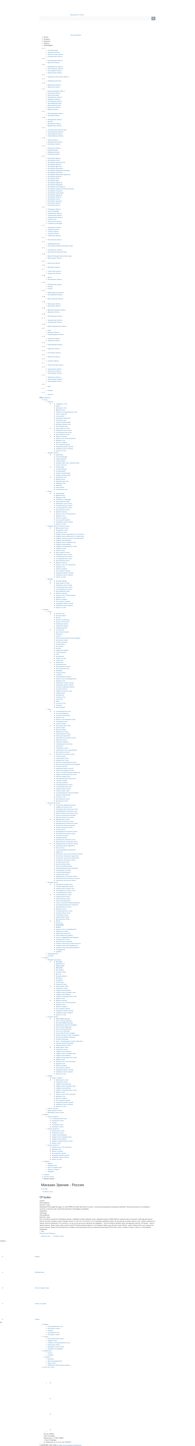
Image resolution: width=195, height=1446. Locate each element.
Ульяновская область (55, 240)
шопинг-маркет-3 (53, 1145)
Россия (77, 15)
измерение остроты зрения (65, 683)
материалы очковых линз (64, 884)
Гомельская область (54, 271)
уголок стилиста (61, 465)
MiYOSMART (60, 925)
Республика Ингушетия (55, 168)
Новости (50, 402)
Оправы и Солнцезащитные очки (59, 1343)
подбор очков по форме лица (66, 992)
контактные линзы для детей (65, 825)
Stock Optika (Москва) (63, 1019)
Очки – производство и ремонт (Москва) (69, 1041)
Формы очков (60, 550)
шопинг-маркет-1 (53, 1116)
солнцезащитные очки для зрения (67, 793)
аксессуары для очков (63, 725)
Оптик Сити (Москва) (63, 1031)
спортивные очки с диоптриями (66, 750)
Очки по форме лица (55, 1167)
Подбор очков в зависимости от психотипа (70, 534)
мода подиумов (61, 459)
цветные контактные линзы (65, 817)
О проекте (47, 1357)
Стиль (46, 400)
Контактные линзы (54, 803)
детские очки (60, 717)
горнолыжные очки (62, 758)
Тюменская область (54, 235)
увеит (58, 701)
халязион (59, 705)
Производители (53, 953)
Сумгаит (50, 394)
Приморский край (53, 152)
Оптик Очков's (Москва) (64, 1029)
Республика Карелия (54, 176)
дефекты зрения (61, 436)
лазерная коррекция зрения (65, 687)
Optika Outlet (60, 966)
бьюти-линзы (60, 848)
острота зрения (61, 652)
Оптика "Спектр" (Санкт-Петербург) (67, 1035)
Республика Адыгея (54, 158)
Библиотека (47, 1351)
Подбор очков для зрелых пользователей (69, 538)
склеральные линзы (62, 874)
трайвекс (59, 951)
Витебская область (54, 267)
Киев (49, 330)
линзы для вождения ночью (65, 770)
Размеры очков (61, 548)
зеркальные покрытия (63, 933)
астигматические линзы (64, 894)
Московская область (54, 123)
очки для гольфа (61, 780)
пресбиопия (60, 656)
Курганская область (54, 107)
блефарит (59, 670)
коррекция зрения (62, 624)
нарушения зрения (62, 626)
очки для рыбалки (62, 782)
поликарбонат (60, 949)
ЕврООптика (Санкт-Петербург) (66, 1025)
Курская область (53, 109)
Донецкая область (54, 312)
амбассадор (60, 467)
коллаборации (60, 471)
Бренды (50, 579)
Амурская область (54, 52)
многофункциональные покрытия (67, 905)
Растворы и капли (54, 1334)
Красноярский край (54, 105)
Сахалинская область (55, 215)
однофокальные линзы (63, 907)
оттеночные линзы (62, 835)
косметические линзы (63, 864)
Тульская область (53, 233)
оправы (54, 1123)
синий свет (59, 660)
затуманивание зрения (63, 677)
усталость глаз (61, 703)
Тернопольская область (55, 365)
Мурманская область (55, 126)
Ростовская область (54, 203)
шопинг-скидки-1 (57, 1078)
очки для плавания (62, 742)
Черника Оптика (61, 984)
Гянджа (50, 390)
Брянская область (54, 62)
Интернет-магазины (54, 960)
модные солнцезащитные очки (66, 774)
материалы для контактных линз (66, 809)
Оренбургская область (55, 142)
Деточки (58, 974)
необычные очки (61, 532)
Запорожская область (55, 322)
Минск (50, 277)
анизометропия (61, 664)
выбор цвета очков (62, 986)
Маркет (46, 1114)
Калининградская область (56, 91)
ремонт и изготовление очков (65, 719)
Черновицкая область (55, 381)
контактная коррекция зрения (66, 805)
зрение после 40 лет (63, 622)
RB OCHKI (59, 968)
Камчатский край (53, 95)
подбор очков (60, 693)
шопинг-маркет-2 (53, 1129)
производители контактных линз (66, 811)
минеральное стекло (63, 939)
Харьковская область (55, 369)
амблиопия (59, 662)
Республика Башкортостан (56, 162)
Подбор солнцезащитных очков (66, 546)
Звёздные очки (61, 497)
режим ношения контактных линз (67, 813)
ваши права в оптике (63, 428)
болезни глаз (60, 613)
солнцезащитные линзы (64, 432)
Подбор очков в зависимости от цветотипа (70, 536)
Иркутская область (54, 87)
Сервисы (47, 1161)
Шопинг (46, 958)
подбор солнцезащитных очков (66, 996)
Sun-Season (60, 970)
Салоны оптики (53, 1017)
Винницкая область (54, 304)
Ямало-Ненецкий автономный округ (60, 256)
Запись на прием (53, 1169)
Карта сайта (52, 1363)
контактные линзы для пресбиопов (67, 858)
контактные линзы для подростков (67, 856)
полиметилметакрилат (63, 872)
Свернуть (52, 1233)
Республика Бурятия (54, 164)
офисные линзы (61, 740)
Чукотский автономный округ (57, 252)
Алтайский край (53, 50)
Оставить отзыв (47, 1191)
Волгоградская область (55, 69)
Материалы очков (62, 530)
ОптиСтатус (60, 982)
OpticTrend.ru (60, 964)
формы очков (60, 998)
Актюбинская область (55, 284)
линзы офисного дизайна (64, 935)
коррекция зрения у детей (64, 446)
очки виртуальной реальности (66, 778)
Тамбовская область (54, 227)
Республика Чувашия (55, 201)
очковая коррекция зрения (65, 886)
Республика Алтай (54, 160)
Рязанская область (54, 205)
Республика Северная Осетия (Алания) (61, 189)
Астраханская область (55, 56)
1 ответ (42, 1231)
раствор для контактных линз (65, 839)
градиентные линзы (62, 760)
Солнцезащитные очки (55, 1326)
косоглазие (59, 646)
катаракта (59, 634)
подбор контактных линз (64, 691)
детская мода (60, 727)
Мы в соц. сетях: (49, 1367)
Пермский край (53, 150)
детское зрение (61, 615)
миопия (58, 648)
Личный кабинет (75, 35)
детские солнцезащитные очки (66, 762)
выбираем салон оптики (64, 430)
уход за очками (61, 723)
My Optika (59, 962)
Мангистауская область (55, 299)
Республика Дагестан (55, 166)
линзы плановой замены (64, 866)
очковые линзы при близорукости (67, 945)
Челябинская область (55, 250)
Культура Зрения (61, 976)
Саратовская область (55, 213)
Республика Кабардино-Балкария (59, 170)
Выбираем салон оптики (56, 1112)
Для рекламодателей (55, 1361)
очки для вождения (62, 713)
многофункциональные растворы (67, 868)
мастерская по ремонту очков (66, 738)
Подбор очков (52, 1340)
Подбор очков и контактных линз (58, 526)
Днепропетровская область (57, 310)
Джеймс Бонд (60, 410)
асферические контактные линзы (67, 844)
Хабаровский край (54, 244)
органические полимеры (64, 941)
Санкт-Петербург (53, 211)
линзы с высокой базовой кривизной (68, 772)
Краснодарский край (54, 103)
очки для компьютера (63, 715)
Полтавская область (54, 353)
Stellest (58, 927)
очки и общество (61, 414)
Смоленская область (55, 221)
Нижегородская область (56, 132)
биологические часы (62, 668)
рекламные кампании (63, 418)
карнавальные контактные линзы (67, 823)
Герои (50, 491)
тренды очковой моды (63, 422)
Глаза (49, 611)
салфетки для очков (62, 791)
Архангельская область (55, 54)
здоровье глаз (60, 440)
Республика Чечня (54, 199)
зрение (58, 617)
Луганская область (54, 338)
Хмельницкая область (55, 373)
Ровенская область (54, 357)
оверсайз (59, 485)
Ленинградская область (55, 113)
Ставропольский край (55, 223)
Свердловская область (55, 217)
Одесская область (54, 349)
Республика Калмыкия (55, 172)
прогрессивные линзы (63, 789)
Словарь (50, 956)
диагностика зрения (62, 632)
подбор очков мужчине (63, 990)
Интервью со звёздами (63, 499)
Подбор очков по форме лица (66, 542)
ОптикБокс (59, 980)
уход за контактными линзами (66, 815)
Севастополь (52, 219)
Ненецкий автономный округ (57, 130)
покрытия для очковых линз (65, 888)
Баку (49, 386)
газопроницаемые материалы (66, 850)
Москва (50, 121)
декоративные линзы (63, 819)
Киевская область (53, 332)
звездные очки (60, 483)
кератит (58, 636)
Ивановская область (54, 85)
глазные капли (61, 672)
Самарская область (54, 209)
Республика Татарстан (55, 191)
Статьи (46, 1336)
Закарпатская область (55, 320)
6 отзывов (44, 1189)
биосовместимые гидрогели (65, 846)
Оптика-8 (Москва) (62, 1039)
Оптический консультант (56, 1338)
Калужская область (54, 93)
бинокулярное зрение (63, 666)
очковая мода (60, 461)
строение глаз (60, 697)
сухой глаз (59, 699)
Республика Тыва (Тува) (56, 193)
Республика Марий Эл (55, 183)
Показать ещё (44, 1233)
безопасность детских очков (65, 754)
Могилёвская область (55, 279)
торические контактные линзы (66, 880)
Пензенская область (54, 148)
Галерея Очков (61, 972)
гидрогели (59, 852)
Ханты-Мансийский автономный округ (60, 246)
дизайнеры (59, 455)
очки (57, 654)
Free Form (59, 923)
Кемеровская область (55, 97)
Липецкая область (54, 115)
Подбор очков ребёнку (63, 544)
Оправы (50, 1330)
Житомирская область (55, 316)
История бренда (61, 581)
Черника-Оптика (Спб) (63, 1045)
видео (58, 406)
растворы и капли (58, 1127)
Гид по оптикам (53, 1108)
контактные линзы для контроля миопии (69, 854)
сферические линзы (62, 917)
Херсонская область (54, 371)
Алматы (50, 286)
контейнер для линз (62, 862)
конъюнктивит (60, 644)
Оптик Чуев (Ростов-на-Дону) (65, 1033)
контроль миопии (61, 642)
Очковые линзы (53, 882)
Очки (49, 709)
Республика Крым (53, 181)
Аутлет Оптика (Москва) (64, 1021)
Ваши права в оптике (55, 1110)
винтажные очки (61, 408)
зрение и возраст (61, 442)
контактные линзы (62, 640)
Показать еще (45, 1236)
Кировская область (54, 99)
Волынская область (54, 306)
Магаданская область (55, 119)
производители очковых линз (65, 890)
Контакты (51, 1359)
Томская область (53, 231)
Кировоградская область (56, 334)
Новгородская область (55, 134)
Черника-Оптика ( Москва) (64, 1043)
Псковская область (54, 154)
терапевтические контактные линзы (68, 878)
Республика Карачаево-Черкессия (59, 174)
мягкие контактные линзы (64, 827)
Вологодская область (55, 71)
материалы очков (61, 988)
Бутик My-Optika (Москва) (64, 1023)
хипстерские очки (61, 426)
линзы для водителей (63, 736)
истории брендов (61, 457)
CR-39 (58, 921)
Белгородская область (55, 60)
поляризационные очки (63, 787)
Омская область (53, 140)
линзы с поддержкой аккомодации (67, 937)
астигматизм (60, 630)
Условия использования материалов (69, 1445)
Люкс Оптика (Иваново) (64, 1027)
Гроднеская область (54, 273)
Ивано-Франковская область (57, 326)
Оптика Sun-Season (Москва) (65, 1037)
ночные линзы (60, 829)
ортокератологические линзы (65, 833)
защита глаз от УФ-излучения (66, 438)
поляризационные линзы (64, 506)
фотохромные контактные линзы (67, 841)
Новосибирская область (56, 136)
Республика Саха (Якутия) (56, 187)
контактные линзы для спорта (66, 860)
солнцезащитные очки (63, 711)
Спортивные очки (53, 1332)
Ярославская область (55, 258)
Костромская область (55, 101)
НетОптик (59, 978)
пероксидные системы (63, 870)
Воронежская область (55, 73)
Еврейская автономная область (58, 77)
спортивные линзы (62, 748)
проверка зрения (61, 628)
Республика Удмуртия (55, 195)
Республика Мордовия (55, 185)
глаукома (59, 675)
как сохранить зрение (63, 444)
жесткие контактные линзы (65, 821)
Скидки (50, 1076)
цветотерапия (60, 707)
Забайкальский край (54, 81)
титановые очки (61, 420)
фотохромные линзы (63, 434)
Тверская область (53, 229)
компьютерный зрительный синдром (68, 638)
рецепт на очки (61, 451)
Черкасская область (54, 377)
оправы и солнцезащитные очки (66, 412)
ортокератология (61, 689)
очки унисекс (60, 416)
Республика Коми (53, 178)
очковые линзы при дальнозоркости (68, 947)
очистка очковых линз (63, 776)
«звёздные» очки (61, 404)
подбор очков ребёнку (63, 994)
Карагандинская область (56, 293)
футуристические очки (63, 424)
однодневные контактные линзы (66, 831)
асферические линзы (63, 896)
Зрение (46, 609)
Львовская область (54, 340)
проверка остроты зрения (64, 448)
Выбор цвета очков (62, 528)
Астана (50, 288)
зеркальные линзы (62, 732)
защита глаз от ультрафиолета (66, 679)
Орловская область (54, 144)
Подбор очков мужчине (63, 540)
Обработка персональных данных (59, 1365)
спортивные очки (61, 721)
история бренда (61, 469)
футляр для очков (62, 801)
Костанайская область (55, 295)
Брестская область (54, 263)
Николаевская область (55, 344)
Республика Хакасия (54, 197)
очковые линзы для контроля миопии (68, 943)
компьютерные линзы (63, 734)
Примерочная (52, 1165)
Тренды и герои (53, 453)
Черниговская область (55, 379)
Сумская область (53, 361)
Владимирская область (55, 66)
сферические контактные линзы (66, 876)
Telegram (51, 1171)
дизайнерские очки (62, 481)
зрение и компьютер (62, 620)
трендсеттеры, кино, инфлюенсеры (68, 463)
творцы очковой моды (63, 473)
